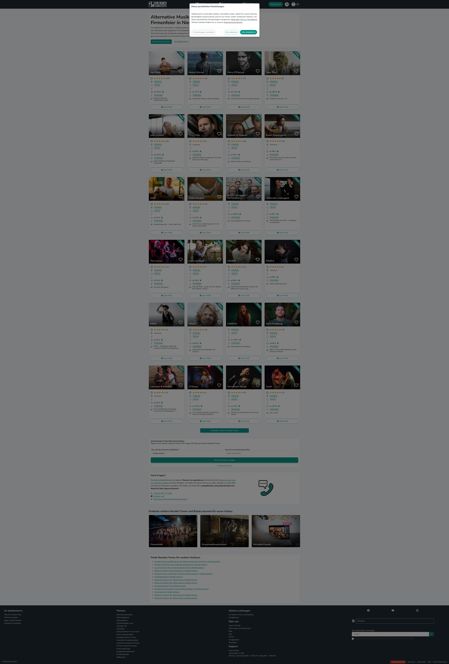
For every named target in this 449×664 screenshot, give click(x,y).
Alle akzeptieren (249, 32)
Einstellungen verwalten (203, 32)
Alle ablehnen (231, 32)
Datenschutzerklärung (233, 22)
